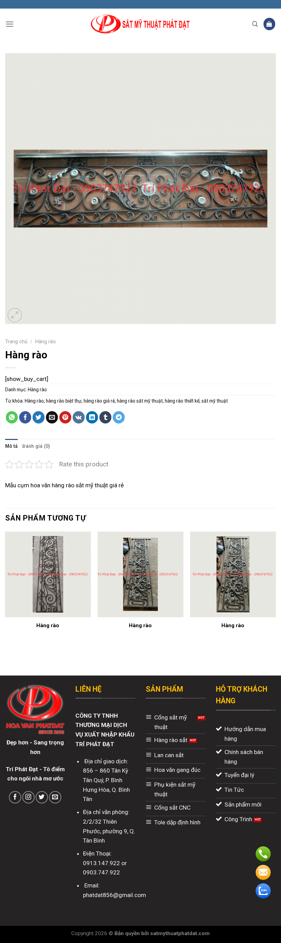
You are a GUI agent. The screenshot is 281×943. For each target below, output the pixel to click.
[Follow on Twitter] (42, 797)
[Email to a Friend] (52, 417)
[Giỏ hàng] (270, 24)
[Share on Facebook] (25, 417)
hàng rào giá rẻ (99, 401)
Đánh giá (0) (36, 446)
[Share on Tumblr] (105, 417)
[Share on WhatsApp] (12, 417)
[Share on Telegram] (119, 417)
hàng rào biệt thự (64, 401)
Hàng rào (45, 341)
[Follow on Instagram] (28, 797)
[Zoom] (15, 315)
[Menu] (9, 24)
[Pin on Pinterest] (65, 417)
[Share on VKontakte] (79, 417)
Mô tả (11, 446)
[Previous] (5, 591)
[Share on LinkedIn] (92, 417)
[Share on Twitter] (39, 417)
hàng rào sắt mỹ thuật (140, 401)
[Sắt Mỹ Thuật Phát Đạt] (140, 24)
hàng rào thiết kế (182, 401)
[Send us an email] (55, 797)
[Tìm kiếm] (255, 24)
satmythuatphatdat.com (180, 933)
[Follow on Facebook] (15, 797)
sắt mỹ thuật (214, 401)
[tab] (11, 446)
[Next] (275, 591)
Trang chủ (16, 341)
